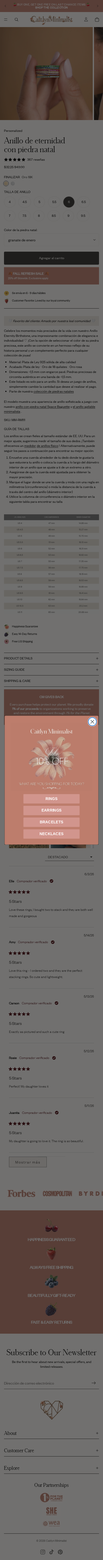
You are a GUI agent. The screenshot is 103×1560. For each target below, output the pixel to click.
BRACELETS (52, 822)
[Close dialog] (92, 722)
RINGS (52, 799)
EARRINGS (52, 810)
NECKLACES (52, 834)
